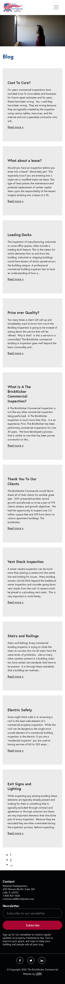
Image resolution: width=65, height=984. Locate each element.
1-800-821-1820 (11, 895)
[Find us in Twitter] (30, 960)
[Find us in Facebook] (19, 960)
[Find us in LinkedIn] (41, 960)
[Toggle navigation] (56, 7)
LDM (39, 973)
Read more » (15, 127)
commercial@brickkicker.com (18, 899)
